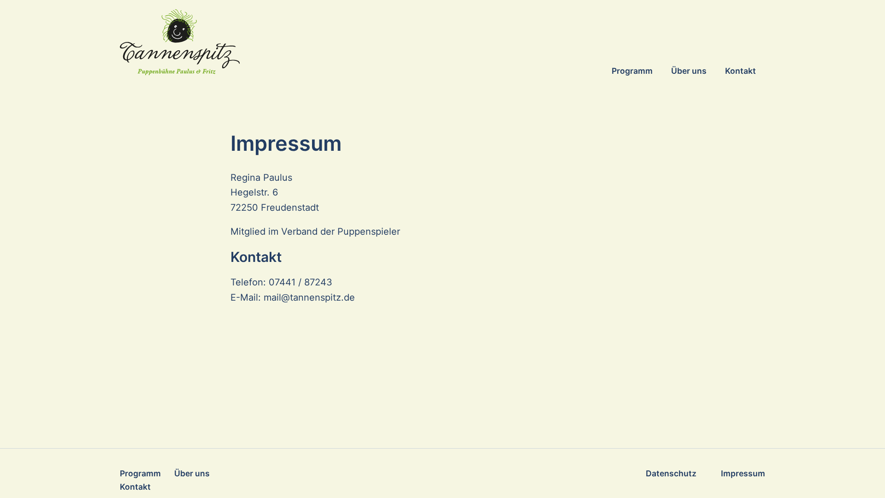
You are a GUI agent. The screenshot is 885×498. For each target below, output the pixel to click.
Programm (632, 71)
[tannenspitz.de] (270, 42)
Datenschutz (671, 473)
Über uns (689, 71)
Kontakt (740, 71)
